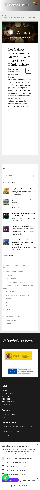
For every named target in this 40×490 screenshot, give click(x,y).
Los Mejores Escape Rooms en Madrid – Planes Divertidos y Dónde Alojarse (19, 56)
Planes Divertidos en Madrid (17, 145)
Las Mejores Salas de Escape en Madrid (18, 138)
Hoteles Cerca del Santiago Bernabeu (17, 118)
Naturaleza (9, 302)
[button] (5, 477)
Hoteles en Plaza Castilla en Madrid (17, 126)
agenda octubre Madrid (14, 271)
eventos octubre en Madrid (15, 282)
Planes (16, 39)
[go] (34, 176)
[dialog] (20, 466)
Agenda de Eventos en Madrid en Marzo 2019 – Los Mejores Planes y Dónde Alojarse (23, 242)
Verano (8, 323)
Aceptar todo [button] (10, 480)
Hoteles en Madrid (14, 123)
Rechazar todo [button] (29, 480)
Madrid (10, 39)
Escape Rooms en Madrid (18, 110)
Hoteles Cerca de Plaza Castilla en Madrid (18, 114)
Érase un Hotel (25, 37)
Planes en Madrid (14, 147)
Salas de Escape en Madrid (17, 149)
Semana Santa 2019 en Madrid (17, 316)
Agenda (8, 262)
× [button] (37, 445)
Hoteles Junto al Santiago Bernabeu (17, 134)
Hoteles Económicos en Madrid (18, 121)
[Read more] (28, 73)
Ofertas (8, 306)
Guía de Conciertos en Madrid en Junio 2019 (18, 287)
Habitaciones (10, 291)
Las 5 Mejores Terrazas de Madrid (23, 189)
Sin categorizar (11, 320)
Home (4, 15)
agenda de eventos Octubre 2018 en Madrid (17, 267)
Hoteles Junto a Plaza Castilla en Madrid (19, 130)
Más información (30, 454)
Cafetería (9, 275)
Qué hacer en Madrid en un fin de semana (21, 313)
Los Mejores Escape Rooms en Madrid (18, 142)
